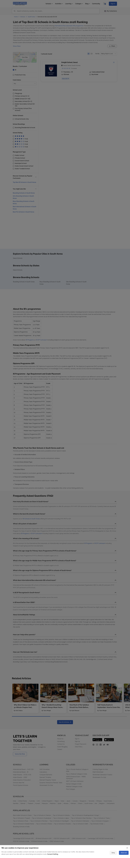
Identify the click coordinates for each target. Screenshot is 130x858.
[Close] (113, 411)
